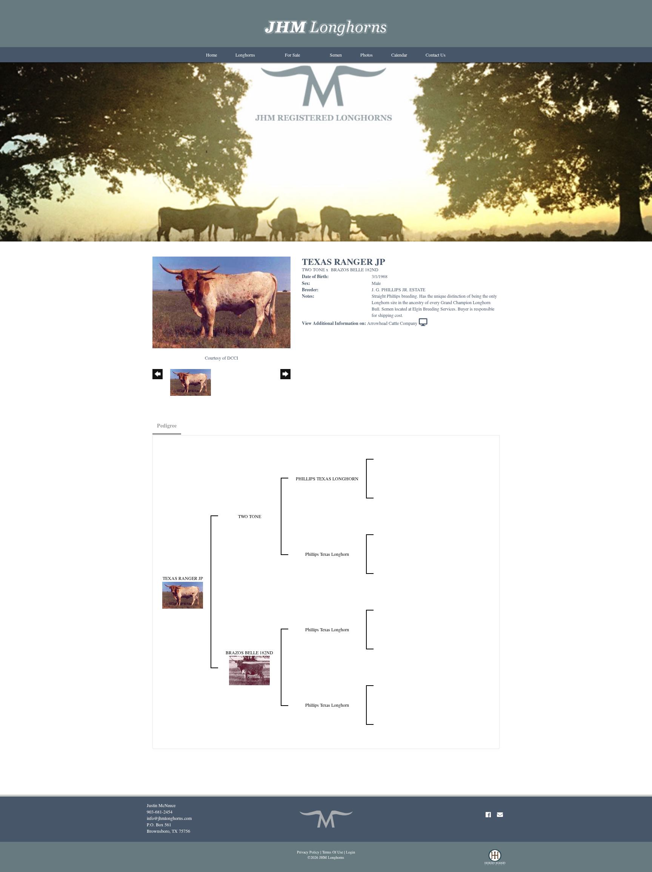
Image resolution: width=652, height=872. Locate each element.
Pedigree (167, 425)
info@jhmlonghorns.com (169, 818)
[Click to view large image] (221, 301)
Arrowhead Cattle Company (392, 323)
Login (350, 852)
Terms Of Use (332, 852)
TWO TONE (313, 269)
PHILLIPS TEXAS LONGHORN (327, 478)
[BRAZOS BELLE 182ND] (249, 670)
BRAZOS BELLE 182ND (354, 269)
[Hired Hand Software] (494, 860)
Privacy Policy (308, 852)
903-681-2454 (159, 812)
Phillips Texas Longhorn (327, 554)
